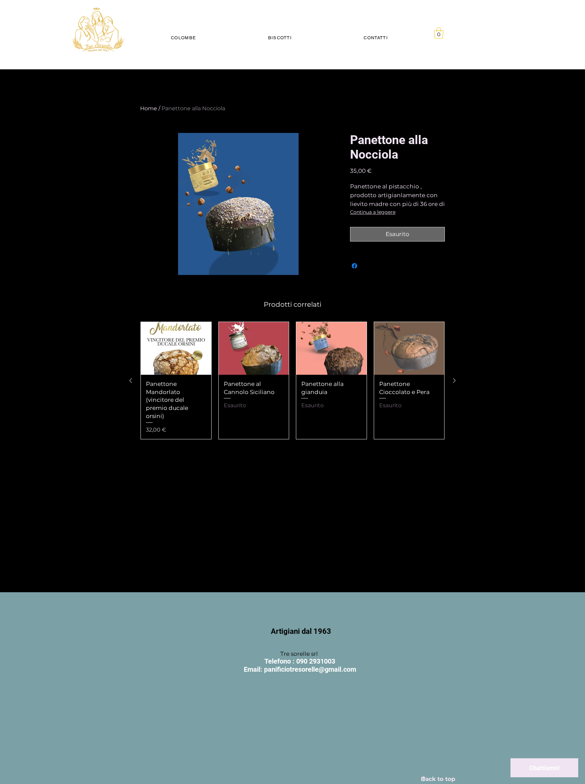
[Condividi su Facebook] (354, 266)
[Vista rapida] (176, 348)
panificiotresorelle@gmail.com (310, 669)
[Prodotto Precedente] (131, 380)
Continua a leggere (372, 212)
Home (148, 108)
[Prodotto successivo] (454, 380)
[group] (292, 380)
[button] (438, 33)
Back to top (438, 779)
